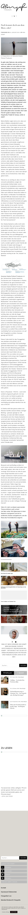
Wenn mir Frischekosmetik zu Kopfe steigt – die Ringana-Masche (18, 706)
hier (5, 511)
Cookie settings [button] (5, 912)
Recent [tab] (21, 673)
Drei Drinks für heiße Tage (7, 573)
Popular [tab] (8, 673)
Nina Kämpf (21, 677)
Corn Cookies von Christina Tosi (8, 601)
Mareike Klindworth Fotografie (10, 900)
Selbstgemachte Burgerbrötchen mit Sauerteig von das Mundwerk (13, 587)
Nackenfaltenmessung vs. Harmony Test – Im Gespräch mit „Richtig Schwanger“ (18, 693)
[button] (14, 16)
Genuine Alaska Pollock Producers (12, 276)
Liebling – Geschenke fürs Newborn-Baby (17, 681)
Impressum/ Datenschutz (9, 892)
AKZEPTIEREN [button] (14, 911)
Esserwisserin (7, 559)
